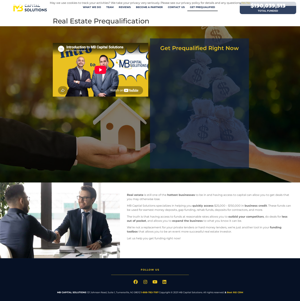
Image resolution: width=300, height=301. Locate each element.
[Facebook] (135, 282)
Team (110, 7)
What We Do (92, 7)
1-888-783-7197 (150, 292)
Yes (243, 3)
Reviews (125, 7)
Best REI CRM (235, 292)
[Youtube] (155, 282)
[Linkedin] (164, 282)
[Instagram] (145, 282)
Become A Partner (149, 7)
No (248, 3)
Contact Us (176, 7)
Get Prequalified (202, 7)
